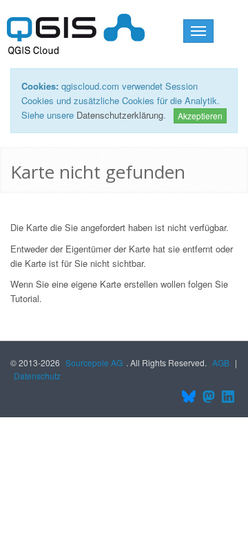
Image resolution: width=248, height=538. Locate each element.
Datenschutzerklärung (119, 114)
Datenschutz (37, 375)
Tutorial (24, 298)
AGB (220, 362)
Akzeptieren (200, 115)
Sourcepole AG (94, 362)
